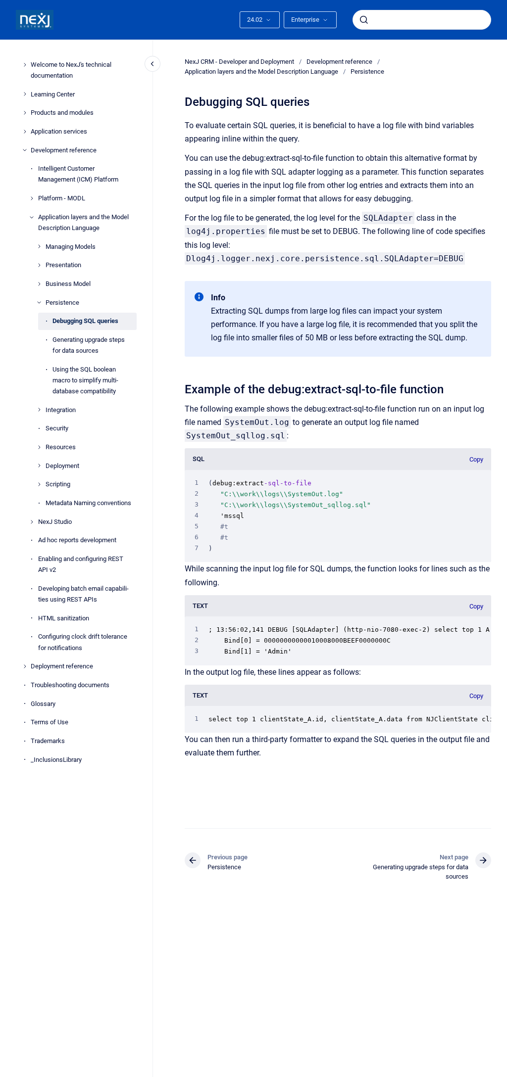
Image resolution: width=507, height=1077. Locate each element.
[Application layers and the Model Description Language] (32, 217)
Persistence (62, 302)
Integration (61, 410)
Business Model (68, 283)
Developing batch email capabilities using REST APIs (83, 594)
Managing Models (71, 246)
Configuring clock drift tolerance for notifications (82, 642)
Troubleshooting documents (70, 685)
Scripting (58, 484)
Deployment (62, 465)
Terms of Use (49, 722)
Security (57, 428)
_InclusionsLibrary (56, 759)
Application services (59, 131)
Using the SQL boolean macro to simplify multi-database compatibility (85, 380)
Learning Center (53, 94)
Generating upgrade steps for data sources (88, 345)
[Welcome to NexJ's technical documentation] (25, 65)
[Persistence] (39, 302)
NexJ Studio (55, 521)
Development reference (64, 150)
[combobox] (422, 19)
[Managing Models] (39, 246)
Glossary (43, 703)
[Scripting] (39, 484)
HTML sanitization (63, 618)
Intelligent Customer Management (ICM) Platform (78, 174)
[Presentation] (39, 265)
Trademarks (48, 741)
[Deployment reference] (25, 666)
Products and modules (62, 112)
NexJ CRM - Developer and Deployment (239, 61)
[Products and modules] (25, 113)
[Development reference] (25, 150)
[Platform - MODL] (32, 198)
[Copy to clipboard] (180, 388)
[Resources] (39, 447)
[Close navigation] (152, 64)
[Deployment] (39, 465)
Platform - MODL (61, 198)
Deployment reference (62, 666)
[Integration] (39, 410)
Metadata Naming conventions (88, 503)
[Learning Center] (25, 94)
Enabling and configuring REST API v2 (80, 564)
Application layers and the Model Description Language (83, 222)
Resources (61, 447)
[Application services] (25, 132)
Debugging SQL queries (85, 321)
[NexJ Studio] (32, 522)
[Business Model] (39, 284)
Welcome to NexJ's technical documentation (71, 70)
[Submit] (364, 20)
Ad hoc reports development (77, 540)
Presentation (63, 265)
